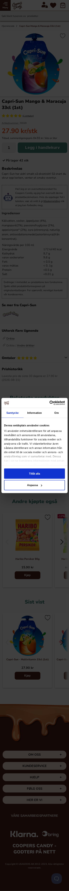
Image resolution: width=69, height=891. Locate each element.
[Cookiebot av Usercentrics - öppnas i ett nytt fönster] (49, 403)
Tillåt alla (34, 473)
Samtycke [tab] (12, 412)
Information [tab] (34, 412)
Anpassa (32, 485)
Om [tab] (56, 412)
